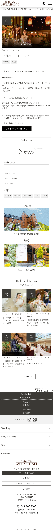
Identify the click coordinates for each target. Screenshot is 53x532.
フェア (14, 62)
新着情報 (23, 9)
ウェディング (33, 9)
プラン (44, 195)
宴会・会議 (9, 183)
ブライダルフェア (26, 395)
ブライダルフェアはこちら (17, 129)
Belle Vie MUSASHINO (11, 9)
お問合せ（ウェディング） (26, 483)
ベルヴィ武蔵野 (11, 178)
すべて (7, 168)
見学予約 (26, 403)
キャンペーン (27, 195)
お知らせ (17, 195)
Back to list (26, 140)
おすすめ (6, 62)
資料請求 (26, 411)
